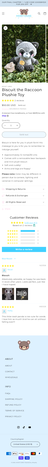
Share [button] (7, 209)
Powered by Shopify (31, 462)
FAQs (7, 393)
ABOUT (8, 366)
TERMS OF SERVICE (14, 410)
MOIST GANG (20, 462)
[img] (8, 266)
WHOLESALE (11, 377)
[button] (3, 13)
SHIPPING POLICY (14, 399)
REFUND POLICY (13, 405)
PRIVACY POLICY (13, 416)
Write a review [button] (23, 249)
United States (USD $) (22, 444)
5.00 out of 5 (31, 223)
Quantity (6, 120)
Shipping (5, 109)
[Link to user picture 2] (22, 294)
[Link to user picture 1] (8, 294)
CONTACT (9, 371)
